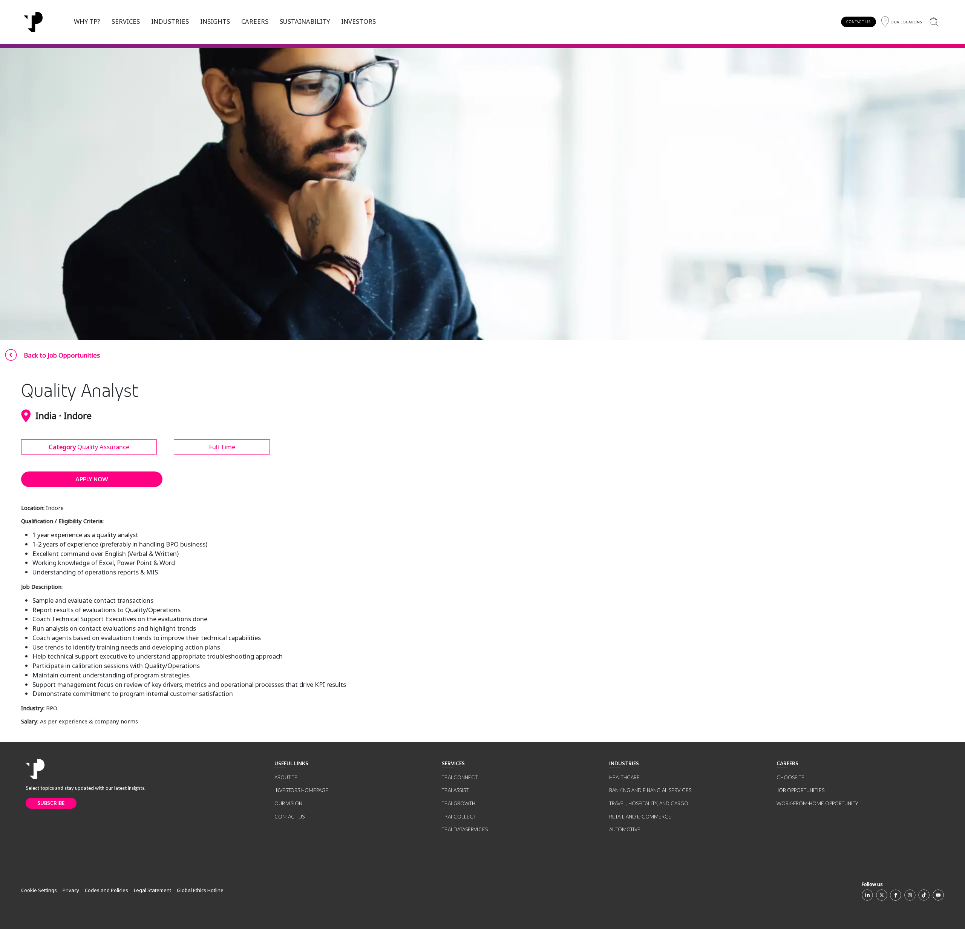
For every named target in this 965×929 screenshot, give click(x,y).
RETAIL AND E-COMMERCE (640, 817)
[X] (881, 895)
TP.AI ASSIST (455, 790)
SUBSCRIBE (51, 803)
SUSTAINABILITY (305, 21)
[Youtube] (938, 895)
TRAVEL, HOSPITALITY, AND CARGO (648, 803)
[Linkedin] (867, 895)
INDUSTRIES (170, 21)
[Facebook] (895, 895)
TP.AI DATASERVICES (465, 829)
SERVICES (126, 21)
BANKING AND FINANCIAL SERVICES (650, 790)
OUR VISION (288, 803)
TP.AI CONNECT (460, 777)
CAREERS (254, 21)
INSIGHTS (215, 21)
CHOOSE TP (790, 777)
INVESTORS (358, 21)
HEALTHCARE (624, 777)
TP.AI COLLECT (459, 817)
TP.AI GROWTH (458, 803)
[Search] (934, 21)
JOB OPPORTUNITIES (800, 790)
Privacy (71, 890)
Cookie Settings (39, 890)
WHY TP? (87, 21)
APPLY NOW (91, 479)
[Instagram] (910, 895)
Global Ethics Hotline (200, 890)
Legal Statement (152, 890)
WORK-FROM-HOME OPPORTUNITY (817, 803)
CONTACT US (858, 21)
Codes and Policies (106, 890)
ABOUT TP (285, 777)
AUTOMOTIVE (624, 829)
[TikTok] (924, 895)
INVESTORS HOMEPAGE (301, 790)
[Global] (33, 22)
